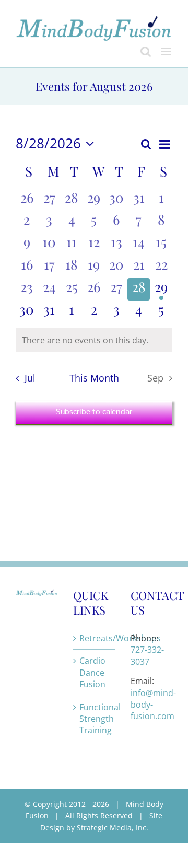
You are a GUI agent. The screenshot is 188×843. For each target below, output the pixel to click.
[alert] (94, 340)
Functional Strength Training (94, 718)
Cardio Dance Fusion (92, 672)
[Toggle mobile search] (145, 51)
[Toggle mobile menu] (166, 51)
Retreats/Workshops (94, 638)
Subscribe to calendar (94, 412)
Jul (30, 378)
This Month (94, 378)
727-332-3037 (147, 655)
